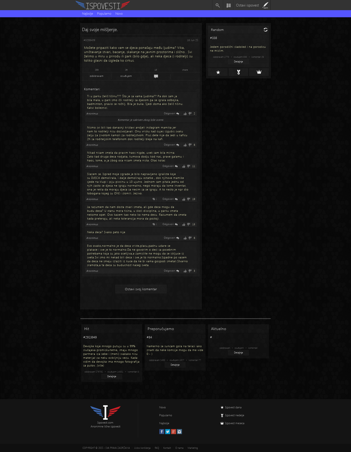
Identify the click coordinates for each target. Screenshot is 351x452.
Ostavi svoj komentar (141, 289)
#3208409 (89, 40)
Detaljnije (238, 61)
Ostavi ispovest (247, 5)
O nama (179, 447)
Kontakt (167, 447)
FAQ (157, 447)
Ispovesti (104, 5)
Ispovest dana (233, 407)
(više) (100, 365)
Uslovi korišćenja (142, 447)
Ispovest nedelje (234, 415)
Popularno (104, 13)
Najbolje (87, 13)
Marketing (193, 447)
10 (156, 69)
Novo (119, 13)
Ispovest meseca (234, 423)
